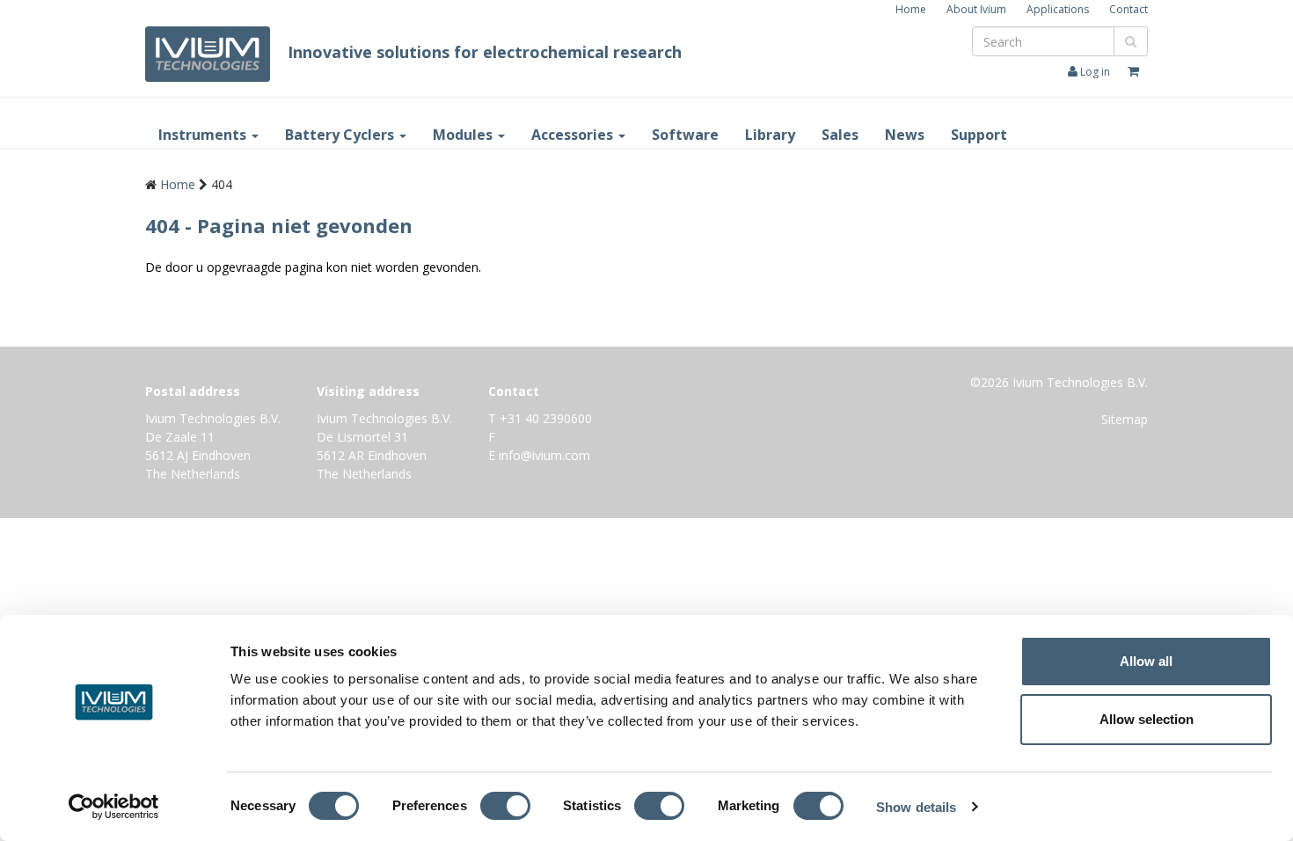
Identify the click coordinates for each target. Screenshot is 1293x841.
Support (979, 134)
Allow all (1146, 661)
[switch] (509, 809)
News (904, 134)
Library (770, 134)
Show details (916, 807)
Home (910, 9)
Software (685, 134)
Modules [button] (464, 134)
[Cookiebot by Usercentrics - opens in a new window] (114, 806)
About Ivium (976, 9)
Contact (1128, 9)
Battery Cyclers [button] (341, 134)
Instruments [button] (204, 134)
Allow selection (1146, 719)
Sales (840, 134)
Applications (1057, 9)
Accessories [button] (574, 134)
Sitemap (1124, 419)
